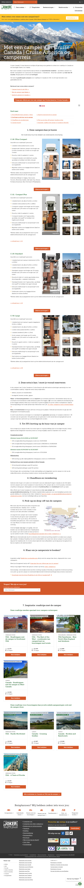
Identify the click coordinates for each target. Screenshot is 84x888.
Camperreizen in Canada (57, 866)
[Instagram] (67, 833)
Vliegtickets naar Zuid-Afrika (26, 879)
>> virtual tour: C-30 (16, 368)
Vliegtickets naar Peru (24, 871)
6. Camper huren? (16, 122)
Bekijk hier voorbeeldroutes (29, 558)
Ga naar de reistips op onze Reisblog (59, 871)
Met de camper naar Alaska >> (21, 92)
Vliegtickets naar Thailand (25, 875)
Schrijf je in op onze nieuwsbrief (58, 825)
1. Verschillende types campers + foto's (22, 114)
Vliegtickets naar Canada (25, 864)
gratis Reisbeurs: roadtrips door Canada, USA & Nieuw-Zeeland (28, 19)
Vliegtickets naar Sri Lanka (25, 873)
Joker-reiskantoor (50, 566)
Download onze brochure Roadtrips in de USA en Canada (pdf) (31, 575)
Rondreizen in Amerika (56, 862)
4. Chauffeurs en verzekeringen (20, 120)
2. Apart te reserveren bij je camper (47, 114)
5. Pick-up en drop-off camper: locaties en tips (50, 120)
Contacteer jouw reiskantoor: (12, 587)
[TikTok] (71, 833)
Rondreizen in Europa (56, 869)
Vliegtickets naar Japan (24, 869)
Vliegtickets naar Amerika (25, 860)
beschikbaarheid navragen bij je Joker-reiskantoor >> (45, 534)
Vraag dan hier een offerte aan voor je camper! (44, 563)
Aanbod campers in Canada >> (21, 95)
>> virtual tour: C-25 (16, 303)
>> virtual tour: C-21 (16, 241)
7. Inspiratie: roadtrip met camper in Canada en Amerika (52, 122)
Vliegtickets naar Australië (25, 862)
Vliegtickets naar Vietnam (25, 877)
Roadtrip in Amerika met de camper (59, 864)
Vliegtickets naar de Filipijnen (26, 866)
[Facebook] (63, 833)
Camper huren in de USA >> (20, 89)
